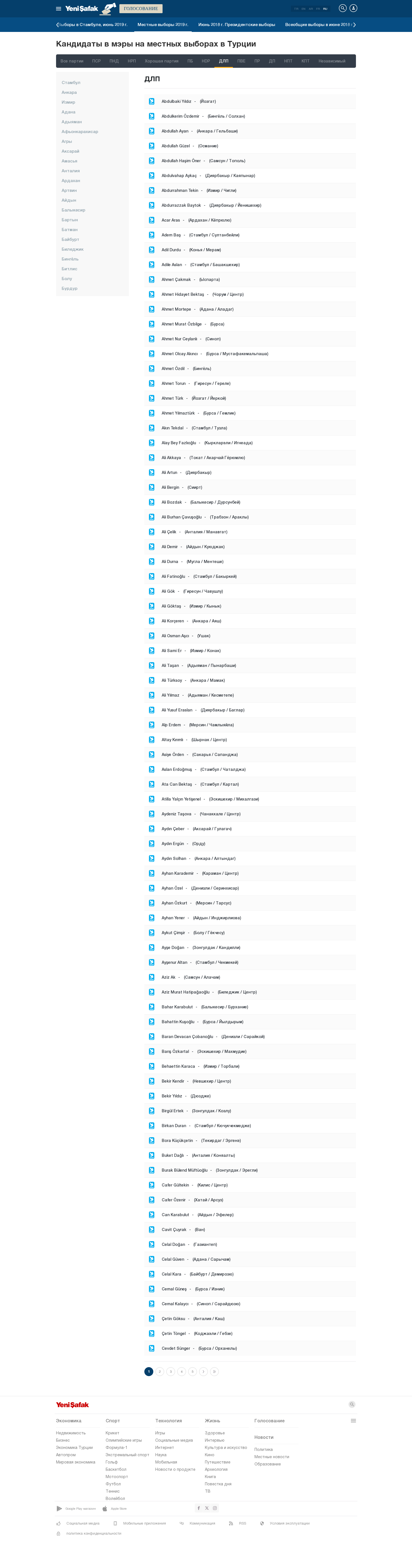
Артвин (69, 190)
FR (318, 8)
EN (303, 8)
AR (311, 8)
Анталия (71, 170)
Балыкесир (73, 209)
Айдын (69, 200)
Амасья (69, 160)
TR (296, 8)
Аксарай (70, 150)
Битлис (69, 268)
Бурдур (69, 288)
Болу (67, 278)
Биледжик (73, 249)
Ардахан (71, 180)
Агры (67, 141)
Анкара (69, 92)
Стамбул (71, 82)
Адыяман (72, 121)
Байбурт (70, 239)
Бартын (70, 219)
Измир (68, 101)
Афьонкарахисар (80, 131)
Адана (68, 111)
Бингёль (70, 258)
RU (325, 8)
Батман (70, 229)
